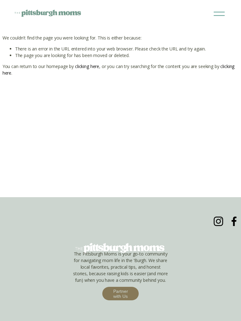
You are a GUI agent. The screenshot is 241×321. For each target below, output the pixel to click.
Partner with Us (120, 294)
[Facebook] (234, 221)
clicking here (87, 66)
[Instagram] (218, 221)
